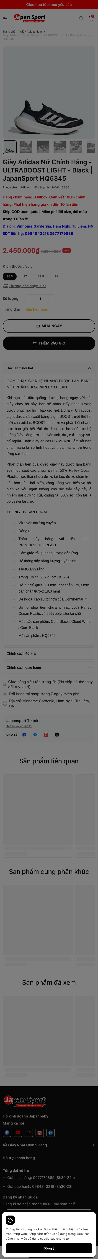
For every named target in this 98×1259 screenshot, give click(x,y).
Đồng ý (49, 1248)
